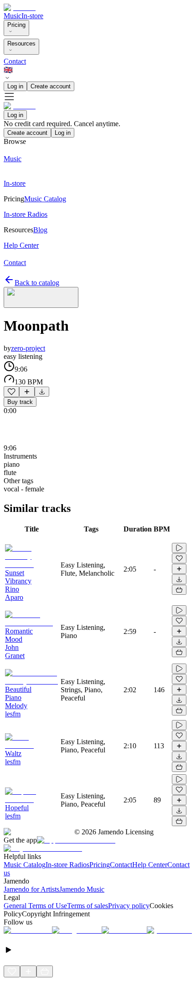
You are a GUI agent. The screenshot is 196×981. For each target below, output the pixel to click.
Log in (15, 86)
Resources (21, 43)
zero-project (28, 348)
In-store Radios (67, 865)
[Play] (41, 297)
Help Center (149, 865)
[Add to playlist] (27, 391)
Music (12, 16)
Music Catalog (25, 865)
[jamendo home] (20, 7)
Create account (51, 86)
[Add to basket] (179, 590)
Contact (15, 61)
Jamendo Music (81, 889)
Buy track (20, 402)
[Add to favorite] (11, 391)
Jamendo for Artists (31, 889)
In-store (32, 16)
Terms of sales (87, 905)
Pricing (16, 24)
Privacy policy (129, 905)
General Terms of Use (35, 905)
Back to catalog (37, 282)
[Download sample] (42, 392)
